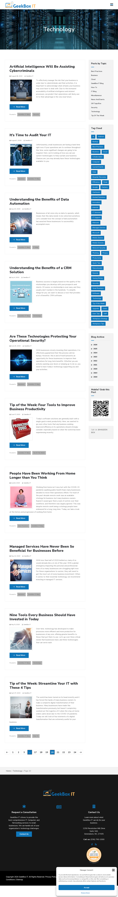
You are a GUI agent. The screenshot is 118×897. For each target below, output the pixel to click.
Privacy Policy (85, 893)
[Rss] (95, 845)
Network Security (99, 248)
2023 (95, 357)
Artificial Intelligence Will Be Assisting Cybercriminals (42, 69)
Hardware (96, 192)
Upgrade (96, 308)
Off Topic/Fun (96, 103)
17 (35, 752)
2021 (95, 365)
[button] (113, 870)
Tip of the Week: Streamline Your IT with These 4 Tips (44, 686)
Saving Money (98, 278)
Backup (95, 142)
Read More (20, 107)
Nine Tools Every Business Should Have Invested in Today (42, 617)
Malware (96, 222)
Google (95, 187)
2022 (95, 361)
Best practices (23, 526)
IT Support (96, 217)
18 (41, 752)
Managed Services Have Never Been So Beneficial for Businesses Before (42, 549)
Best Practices (98, 147)
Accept (86, 888)
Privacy (105, 253)
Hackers (105, 187)
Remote (95, 273)
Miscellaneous (96, 95)
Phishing (96, 253)
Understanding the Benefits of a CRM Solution (40, 270)
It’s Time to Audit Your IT (30, 135)
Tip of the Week (39, 452)
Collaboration (97, 157)
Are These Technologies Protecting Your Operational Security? (43, 338)
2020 (95, 369)
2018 (95, 377)
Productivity (97, 258)
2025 (95, 349)
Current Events (98, 167)
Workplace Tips (98, 324)
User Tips (96, 313)
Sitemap (19, 879)
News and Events (98, 99)
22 (63, 752)
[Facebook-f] (92, 845)
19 (46, 752)
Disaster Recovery (99, 177)
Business (21, 179)
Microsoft (96, 233)
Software (96, 293)
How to (35, 736)
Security (36, 114)
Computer (96, 162)
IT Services (97, 212)
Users (105, 308)
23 (69, 752)
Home (8, 771)
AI (93, 136)
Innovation (96, 202)
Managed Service (99, 228)
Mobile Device (98, 238)
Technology (37, 316)
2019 (95, 373)
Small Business (98, 288)
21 (58, 752)
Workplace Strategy (100, 319)
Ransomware (97, 268)
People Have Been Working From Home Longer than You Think (42, 475)
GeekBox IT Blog (24, 114)
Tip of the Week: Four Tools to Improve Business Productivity (42, 407)
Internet (95, 207)
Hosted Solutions (99, 197)
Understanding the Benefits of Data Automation (39, 201)
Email (105, 182)
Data (94, 172)
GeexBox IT (29, 76)
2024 (95, 353)
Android (101, 136)
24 (75, 752)
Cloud (93, 79)
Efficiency (96, 182)
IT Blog (35, 247)
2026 (95, 345)
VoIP (105, 313)
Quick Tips (96, 263)
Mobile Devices (98, 243)
